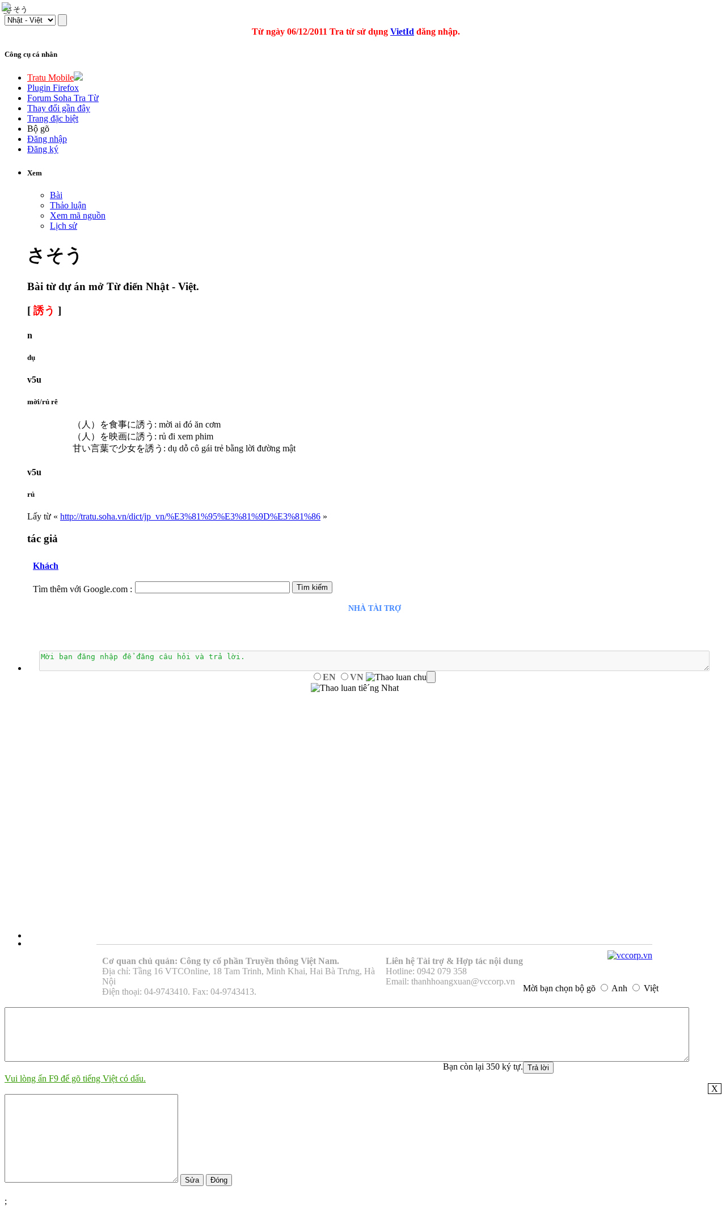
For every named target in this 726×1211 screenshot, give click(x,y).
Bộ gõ (38, 128)
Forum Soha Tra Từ (63, 98)
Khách (45, 566)
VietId (402, 31)
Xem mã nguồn (77, 215)
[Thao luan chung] (401, 677)
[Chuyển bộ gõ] (8, 8)
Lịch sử (63, 226)
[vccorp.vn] (629, 955)
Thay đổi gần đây (58, 108)
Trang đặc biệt (52, 118)
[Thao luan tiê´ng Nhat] (355, 688)
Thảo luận (68, 205)
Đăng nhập (47, 139)
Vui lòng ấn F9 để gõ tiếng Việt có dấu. (75, 1078)
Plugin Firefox (53, 88)
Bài (56, 195)
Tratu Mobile (50, 77)
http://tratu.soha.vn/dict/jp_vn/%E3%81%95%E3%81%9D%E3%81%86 (190, 516)
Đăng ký (42, 149)
